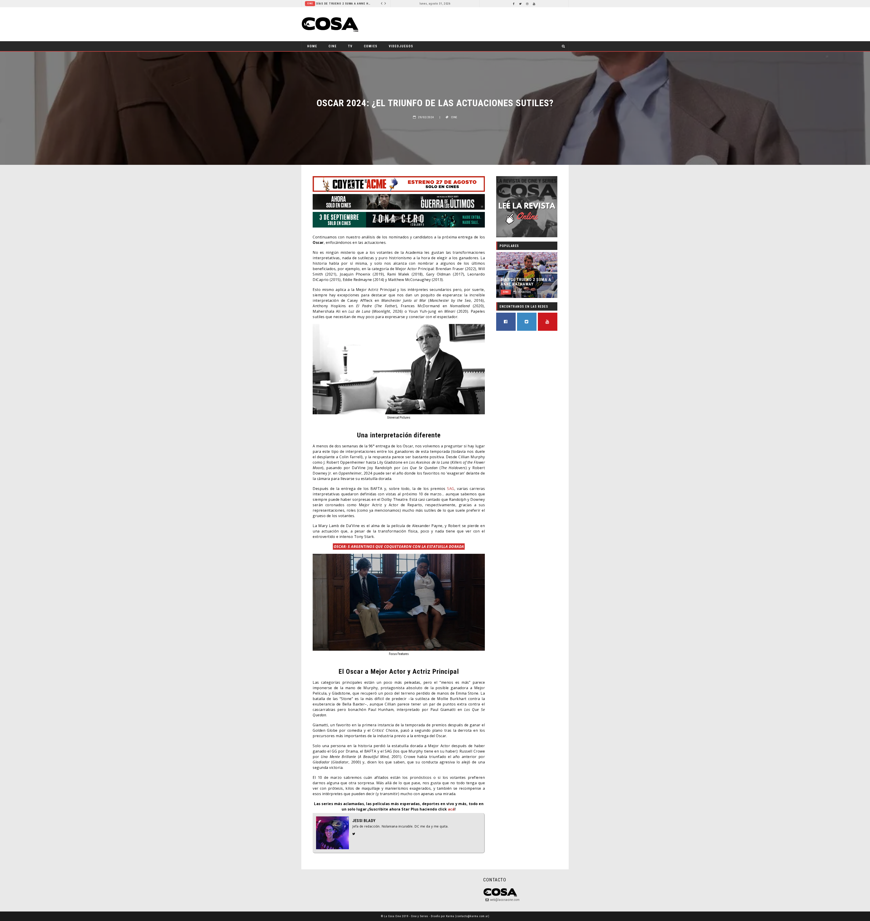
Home (312, 46)
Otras (311, 3)
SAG (450, 488)
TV (350, 46)
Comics (370, 46)
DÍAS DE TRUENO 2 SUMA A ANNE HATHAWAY (526, 281)
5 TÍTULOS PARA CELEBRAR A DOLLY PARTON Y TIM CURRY (346, 3)
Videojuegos (401, 46)
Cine (333, 46)
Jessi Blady (364, 821)
